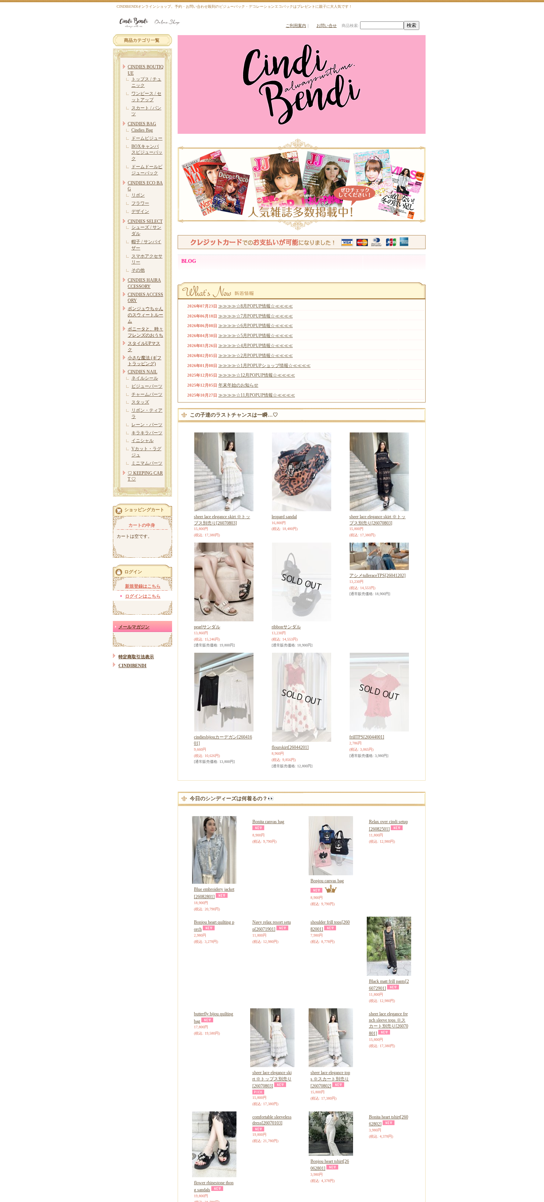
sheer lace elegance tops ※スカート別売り (330, 1079)
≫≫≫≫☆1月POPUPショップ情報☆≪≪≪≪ (264, 365)
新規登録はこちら (143, 586)
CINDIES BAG (142, 123)
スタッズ (140, 402)
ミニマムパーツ (146, 463)
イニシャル (142, 440)
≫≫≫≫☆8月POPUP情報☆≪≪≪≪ (255, 306)
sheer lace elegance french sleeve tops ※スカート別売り (388, 1082)
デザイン (140, 211)
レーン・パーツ (146, 424)
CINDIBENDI (132, 665)
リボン (138, 195)
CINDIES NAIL (142, 371)
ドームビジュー (146, 138)
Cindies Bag (142, 130)
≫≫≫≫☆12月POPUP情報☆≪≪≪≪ (256, 375)
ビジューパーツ (146, 386)
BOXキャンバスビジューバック (146, 153)
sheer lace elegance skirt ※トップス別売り (272, 1079)
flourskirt (290, 747)
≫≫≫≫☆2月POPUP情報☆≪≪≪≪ (255, 355)
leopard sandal (284, 516)
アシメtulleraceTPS (377, 575)
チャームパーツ (146, 394)
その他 (138, 270)
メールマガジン (134, 626)
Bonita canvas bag (268, 880)
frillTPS (366, 737)
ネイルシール (144, 378)
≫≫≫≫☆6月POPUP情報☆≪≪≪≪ (255, 325)
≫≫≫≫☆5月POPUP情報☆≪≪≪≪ (255, 335)
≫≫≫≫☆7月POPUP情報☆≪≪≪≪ (255, 316)
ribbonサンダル (286, 626)
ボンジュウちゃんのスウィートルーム (145, 315)
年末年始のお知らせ (238, 385)
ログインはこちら (143, 596)
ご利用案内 (296, 25)
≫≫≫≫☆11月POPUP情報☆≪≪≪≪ (256, 395)
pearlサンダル (207, 626)
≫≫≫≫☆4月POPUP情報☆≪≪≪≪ (255, 345)
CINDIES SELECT (145, 221)
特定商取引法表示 (136, 656)
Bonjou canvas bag (327, 880)
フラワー (140, 203)
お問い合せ (326, 25)
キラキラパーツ (146, 432)
